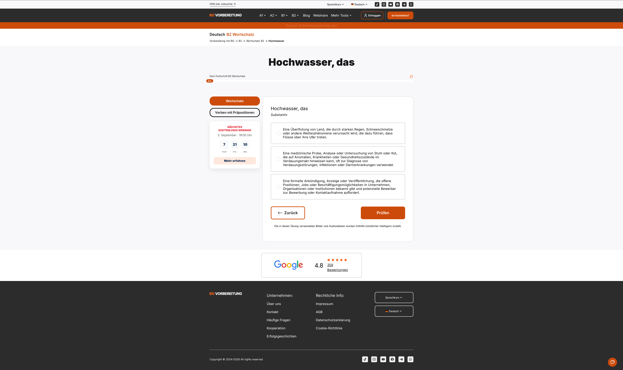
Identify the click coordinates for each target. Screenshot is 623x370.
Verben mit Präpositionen (234, 112)
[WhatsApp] (411, 4)
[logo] (226, 15)
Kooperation (276, 328)
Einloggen (374, 15)
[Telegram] (404, 4)
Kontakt (272, 312)
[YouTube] (383, 359)
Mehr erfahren (234, 160)
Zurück (291, 212)
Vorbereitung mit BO (222, 40)
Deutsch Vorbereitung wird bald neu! (311, 25)
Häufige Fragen (278, 320)
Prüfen (383, 212)
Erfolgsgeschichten (281, 336)
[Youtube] (390, 4)
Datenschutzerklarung (333, 320)
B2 (240, 40)
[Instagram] (384, 4)
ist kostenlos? (400, 15)
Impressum (324, 304)
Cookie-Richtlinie (329, 328)
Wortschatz (235, 101)
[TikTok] (377, 4)
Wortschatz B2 (255, 40)
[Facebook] (397, 4)
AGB (319, 312)
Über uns (274, 304)
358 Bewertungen (337, 267)
